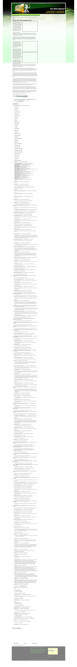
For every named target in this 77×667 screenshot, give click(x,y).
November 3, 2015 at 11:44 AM (29, 272)
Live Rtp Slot (16, 624)
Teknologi (22, 17)
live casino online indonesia (18, 333)
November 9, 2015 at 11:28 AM (28, 433)
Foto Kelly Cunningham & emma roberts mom (21, 411)
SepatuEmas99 (16, 559)
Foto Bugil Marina (16, 290)
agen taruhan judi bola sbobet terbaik (19, 209)
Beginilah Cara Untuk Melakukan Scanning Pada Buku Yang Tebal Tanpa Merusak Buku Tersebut (38, 652)
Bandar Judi (16, 582)
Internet (19, 17)
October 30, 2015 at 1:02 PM (33, 209)
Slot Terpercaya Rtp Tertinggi (18, 598)
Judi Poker (22, 536)
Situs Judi (32, 574)
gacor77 (15, 587)
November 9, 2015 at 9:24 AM (26, 369)
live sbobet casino (16, 424)
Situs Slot (20, 615)
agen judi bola (16, 222)
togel (14, 360)
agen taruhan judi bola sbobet (18, 212)
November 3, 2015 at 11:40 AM (31, 266)
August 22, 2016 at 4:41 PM (25, 527)
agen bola (15, 202)
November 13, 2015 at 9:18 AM (24, 474)
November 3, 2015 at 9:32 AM (30, 246)
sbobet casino (16, 347)
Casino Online (16, 522)
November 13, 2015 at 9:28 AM (27, 495)
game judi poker (16, 344)
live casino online (16, 282)
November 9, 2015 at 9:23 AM (30, 365)
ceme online (15, 260)
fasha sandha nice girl (17, 225)
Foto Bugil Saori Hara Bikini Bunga (19, 415)
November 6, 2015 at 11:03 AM (23, 360)
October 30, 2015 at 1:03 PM (30, 212)
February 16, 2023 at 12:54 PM (25, 613)
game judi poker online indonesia (19, 315)
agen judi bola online (17, 495)
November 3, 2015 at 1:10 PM (26, 290)
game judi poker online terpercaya (19, 266)
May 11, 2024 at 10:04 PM (24, 624)
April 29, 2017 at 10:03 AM (26, 556)
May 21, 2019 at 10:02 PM (24, 584)
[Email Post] (27, 100)
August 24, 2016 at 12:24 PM (24, 538)
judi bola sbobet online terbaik (18, 311)
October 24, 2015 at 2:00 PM (29, 196)
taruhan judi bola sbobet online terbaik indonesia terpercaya (23, 318)
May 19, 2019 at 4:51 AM (22, 565)
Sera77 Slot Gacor (23, 586)
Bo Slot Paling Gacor (23, 611)
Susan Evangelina (16, 594)
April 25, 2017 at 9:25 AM (23, 549)
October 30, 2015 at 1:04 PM (28, 215)
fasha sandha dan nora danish (18, 365)
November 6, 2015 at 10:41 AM (26, 344)
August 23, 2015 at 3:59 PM (24, 161)
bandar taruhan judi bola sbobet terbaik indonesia (21, 322)
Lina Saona (15, 578)
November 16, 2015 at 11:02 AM (26, 515)
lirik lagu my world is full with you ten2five (20, 403)
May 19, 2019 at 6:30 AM (22, 572)
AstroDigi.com (15, 21)
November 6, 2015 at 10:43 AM (25, 347)
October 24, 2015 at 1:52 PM (24, 184)
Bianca (15, 565)
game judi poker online (17, 340)
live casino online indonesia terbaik (19, 257)
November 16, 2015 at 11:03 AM (28, 519)
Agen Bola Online (16, 551)
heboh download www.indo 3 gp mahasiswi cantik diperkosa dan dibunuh (25, 305)
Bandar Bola (20, 573)
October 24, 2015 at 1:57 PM (28, 193)
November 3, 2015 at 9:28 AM (26, 229)
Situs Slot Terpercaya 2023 (20, 605)
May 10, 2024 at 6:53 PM (23, 619)
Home (16, 17)
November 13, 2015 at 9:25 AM (25, 491)
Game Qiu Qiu (18, 536)
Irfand (15, 572)
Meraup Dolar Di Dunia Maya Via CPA (22, 20)
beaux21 (15, 619)
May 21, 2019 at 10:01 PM (24, 578)
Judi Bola (36, 576)
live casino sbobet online (17, 196)
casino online (16, 527)
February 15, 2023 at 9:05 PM (24, 608)
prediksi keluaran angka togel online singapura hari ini (22, 336)
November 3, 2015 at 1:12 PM (33, 296)
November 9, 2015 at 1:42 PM (17, 450)
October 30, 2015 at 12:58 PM (24, 202)
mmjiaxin (15, 181)
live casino (15, 184)
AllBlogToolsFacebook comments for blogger (19, 99)
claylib (40, 659)
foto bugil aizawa (16, 369)
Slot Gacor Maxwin (31, 618)
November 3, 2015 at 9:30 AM (28, 239)
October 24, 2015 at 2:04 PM (25, 199)
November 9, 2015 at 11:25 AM (27, 424)
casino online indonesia (17, 193)
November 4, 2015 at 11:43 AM (30, 333)
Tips (24, 17)
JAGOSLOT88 (16, 613)
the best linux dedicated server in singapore (20, 386)
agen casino (16, 526)
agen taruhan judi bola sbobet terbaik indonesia (21, 477)
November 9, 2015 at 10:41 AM (24, 399)
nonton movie (16, 541)
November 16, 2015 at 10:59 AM (28, 509)
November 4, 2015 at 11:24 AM (17, 319)
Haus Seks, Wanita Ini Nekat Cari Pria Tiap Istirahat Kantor (22, 329)
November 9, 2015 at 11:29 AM (28, 436)
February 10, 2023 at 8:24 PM (27, 594)
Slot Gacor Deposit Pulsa (21, 593)
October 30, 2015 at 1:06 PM (25, 222)
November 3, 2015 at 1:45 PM (31, 315)
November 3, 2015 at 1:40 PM (20, 306)
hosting (15, 439)
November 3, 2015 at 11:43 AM (30, 269)
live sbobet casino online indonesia (19, 190)
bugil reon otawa (16, 229)
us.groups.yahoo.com (53, 653)
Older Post (34, 643)
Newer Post (16, 643)
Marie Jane (15, 608)
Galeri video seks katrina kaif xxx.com (19, 296)
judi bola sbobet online (17, 286)
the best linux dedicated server (18, 246)
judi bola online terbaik (17, 357)
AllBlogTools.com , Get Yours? (31, 99)
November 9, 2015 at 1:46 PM (30, 468)
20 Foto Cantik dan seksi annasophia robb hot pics (21, 407)
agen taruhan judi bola (17, 215)
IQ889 (15, 573)
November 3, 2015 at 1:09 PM (26, 282)
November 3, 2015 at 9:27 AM (28, 225)
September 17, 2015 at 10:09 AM (24, 181)
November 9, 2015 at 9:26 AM (28, 379)
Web (26, 17)
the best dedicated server (18, 272)
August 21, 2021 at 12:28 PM (23, 587)
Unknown (15, 161)
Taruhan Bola (22, 551)
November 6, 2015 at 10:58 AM (28, 357)
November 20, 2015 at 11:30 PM (25, 522)
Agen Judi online (16, 556)
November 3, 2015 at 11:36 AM (25, 260)
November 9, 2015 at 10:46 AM (32, 415)
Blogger (46, 659)
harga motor (15, 199)
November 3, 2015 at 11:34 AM (32, 257)
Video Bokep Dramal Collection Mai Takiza (20, 442)
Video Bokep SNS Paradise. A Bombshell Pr (20, 275)
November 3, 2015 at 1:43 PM (30, 311)
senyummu (15, 300)
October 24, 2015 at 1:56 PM (32, 190)
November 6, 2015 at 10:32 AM (28, 340)
